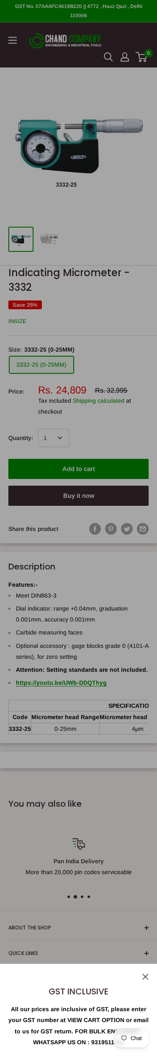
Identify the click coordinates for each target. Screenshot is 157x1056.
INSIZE (17, 321)
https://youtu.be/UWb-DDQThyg (61, 682)
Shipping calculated (98, 400)
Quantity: (20, 438)
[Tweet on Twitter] (127, 528)
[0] (141, 57)
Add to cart (78, 468)
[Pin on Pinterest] (111, 528)
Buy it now (78, 495)
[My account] (125, 57)
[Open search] (108, 57)
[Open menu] (12, 40)
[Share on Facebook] (95, 528)
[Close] (145, 976)
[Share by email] (143, 528)
